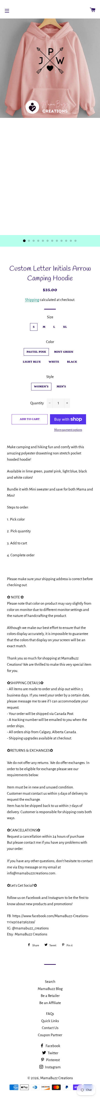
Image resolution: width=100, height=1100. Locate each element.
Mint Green (63, 352)
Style (50, 377)
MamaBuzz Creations (56, 1078)
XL (65, 327)
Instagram (52, 1067)
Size (50, 317)
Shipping (32, 300)
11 (71, 241)
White (54, 362)
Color (50, 342)
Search (50, 982)
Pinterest (52, 1060)
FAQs (50, 1014)
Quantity (37, 403)
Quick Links (50, 1021)
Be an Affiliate (50, 1003)
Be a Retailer (50, 996)
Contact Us (50, 1028)
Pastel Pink (36, 352)
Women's (41, 386)
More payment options (68, 430)
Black (72, 362)
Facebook (52, 1046)
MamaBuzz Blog (50, 989)
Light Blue (32, 362)
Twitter (52, 1053)
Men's (61, 386)
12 (75, 241)
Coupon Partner (50, 1035)
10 (66, 241)
